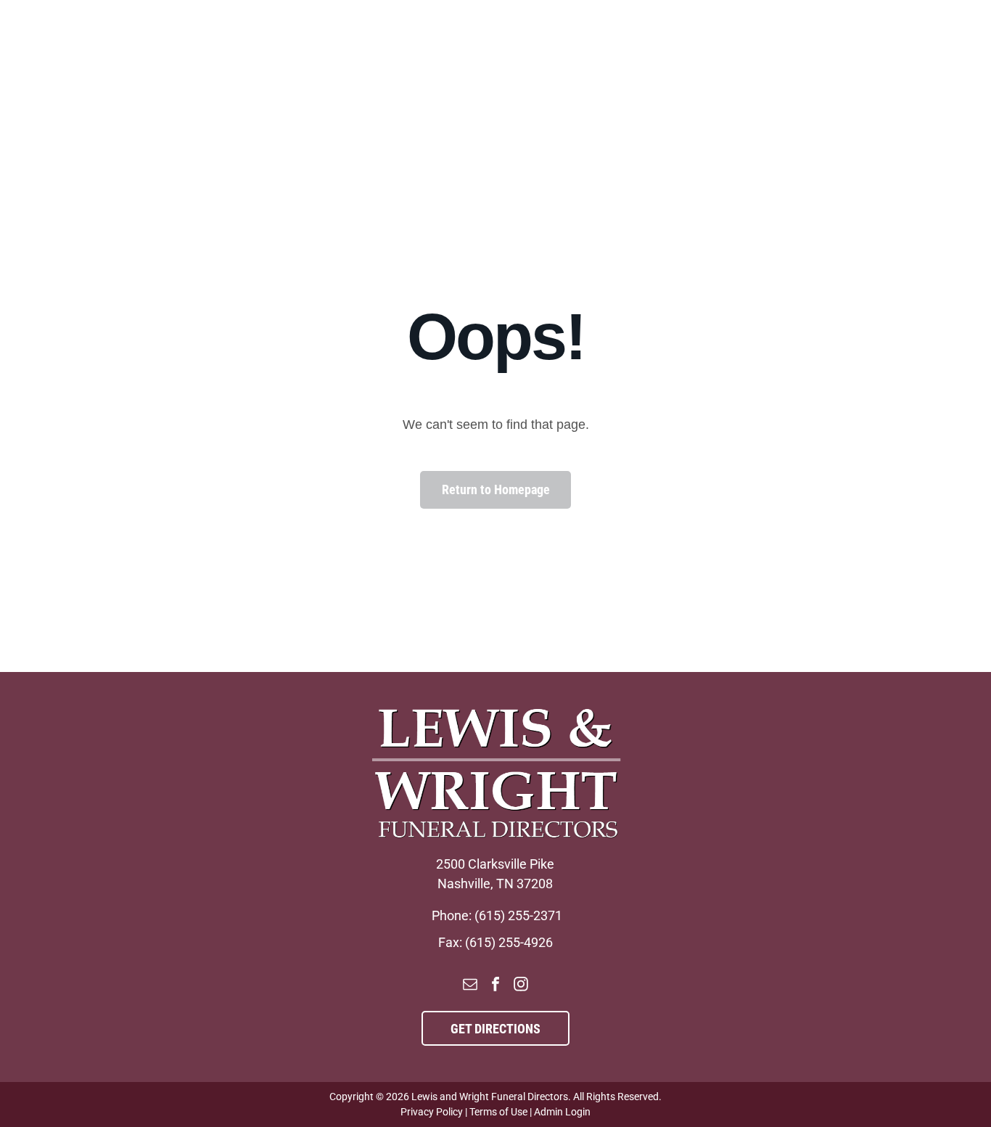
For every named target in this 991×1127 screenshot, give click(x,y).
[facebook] (495, 985)
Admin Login (562, 1112)
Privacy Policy (431, 1112)
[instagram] (520, 985)
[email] (470, 985)
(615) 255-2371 (518, 915)
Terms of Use (498, 1112)
